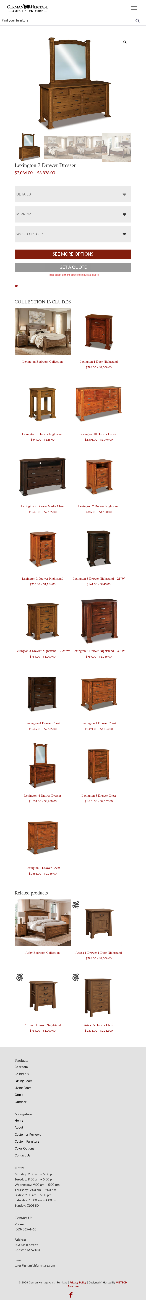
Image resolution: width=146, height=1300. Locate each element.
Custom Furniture (27, 1141)
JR (16, 286)
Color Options (24, 1148)
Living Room (23, 1088)
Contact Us (22, 1155)
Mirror (23, 214)
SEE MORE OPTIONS (73, 254)
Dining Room (24, 1081)
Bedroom (21, 1067)
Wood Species (30, 234)
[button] (125, 42)
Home (19, 1120)
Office (19, 1095)
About (19, 1127)
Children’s (22, 1074)
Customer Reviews (28, 1134)
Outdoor (21, 1102)
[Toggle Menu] (134, 8)
